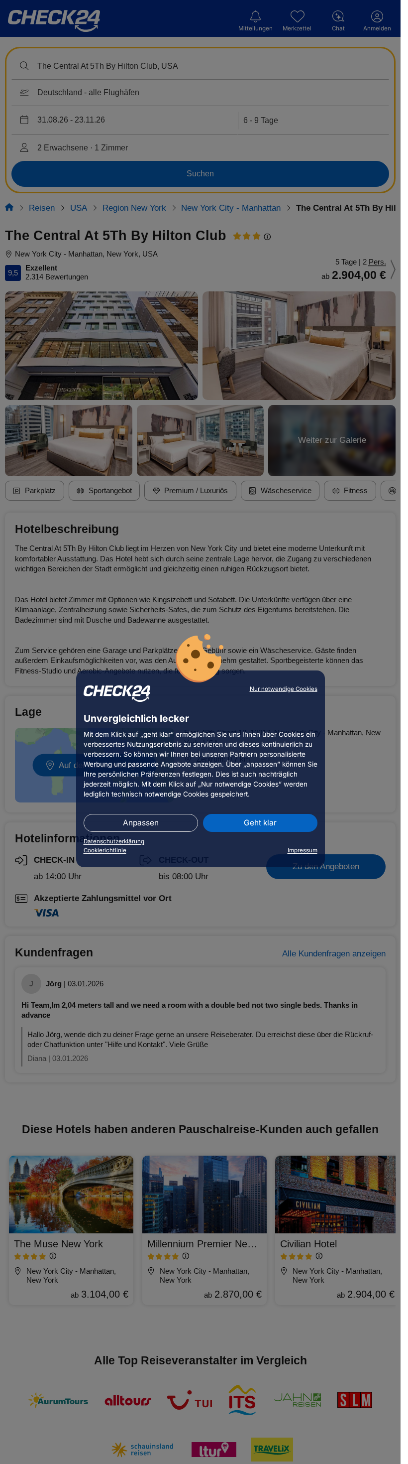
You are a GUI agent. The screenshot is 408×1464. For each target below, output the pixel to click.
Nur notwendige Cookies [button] (283, 688)
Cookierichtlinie (105, 850)
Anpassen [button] (141, 822)
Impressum (302, 850)
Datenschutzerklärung (114, 841)
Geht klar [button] (260, 822)
